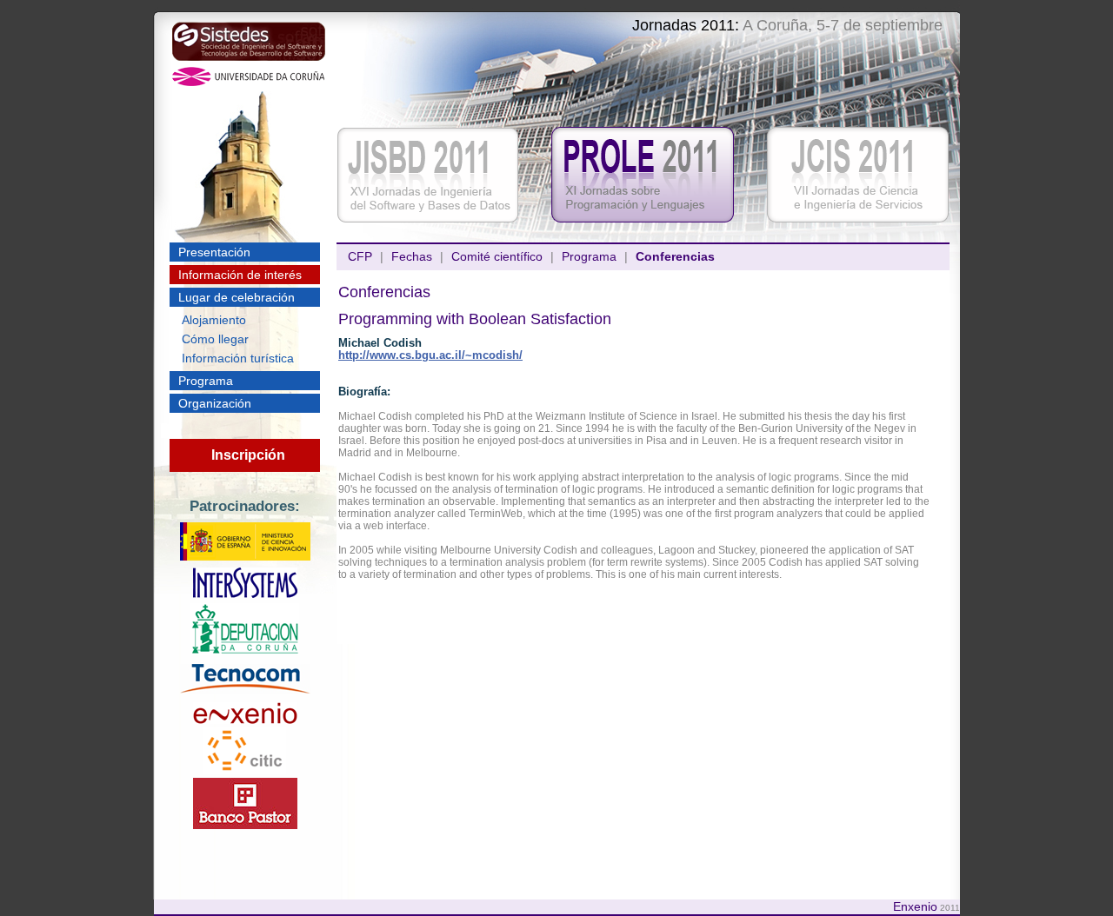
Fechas (411, 256)
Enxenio (915, 906)
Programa (205, 381)
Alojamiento (214, 320)
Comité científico (497, 256)
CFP (360, 256)
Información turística (238, 358)
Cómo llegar (215, 339)
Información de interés (240, 275)
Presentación (214, 252)
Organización (214, 403)
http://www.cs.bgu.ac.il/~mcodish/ (430, 355)
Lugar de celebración (236, 297)
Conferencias (675, 256)
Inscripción (248, 455)
